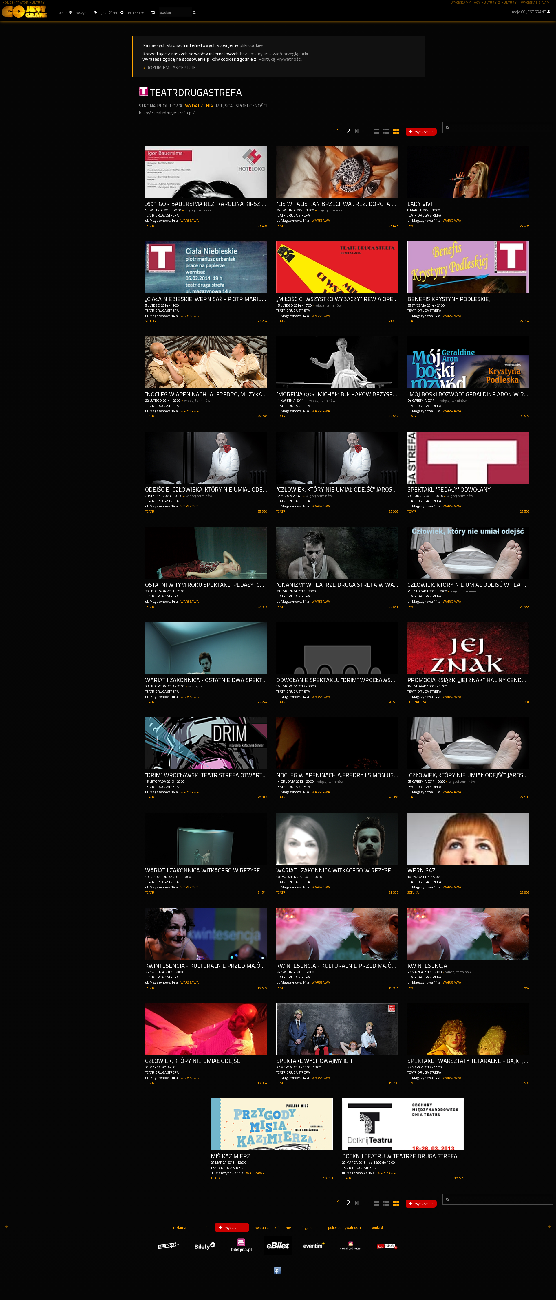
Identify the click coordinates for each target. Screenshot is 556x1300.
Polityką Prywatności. (280, 59)
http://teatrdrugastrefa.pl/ (167, 112)
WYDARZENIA (199, 106)
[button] (63, 12)
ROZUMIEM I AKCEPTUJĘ (171, 67)
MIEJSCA (224, 106)
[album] (395, 132)
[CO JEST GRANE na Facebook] (278, 1275)
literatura (416, 702)
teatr (149, 226)
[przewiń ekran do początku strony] (6, 1227)
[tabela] (385, 132)
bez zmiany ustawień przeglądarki (274, 53)
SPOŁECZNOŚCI (251, 106)
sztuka (150, 321)
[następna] (357, 130)
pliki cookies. (251, 45)
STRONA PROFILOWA (160, 106)
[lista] (375, 132)
